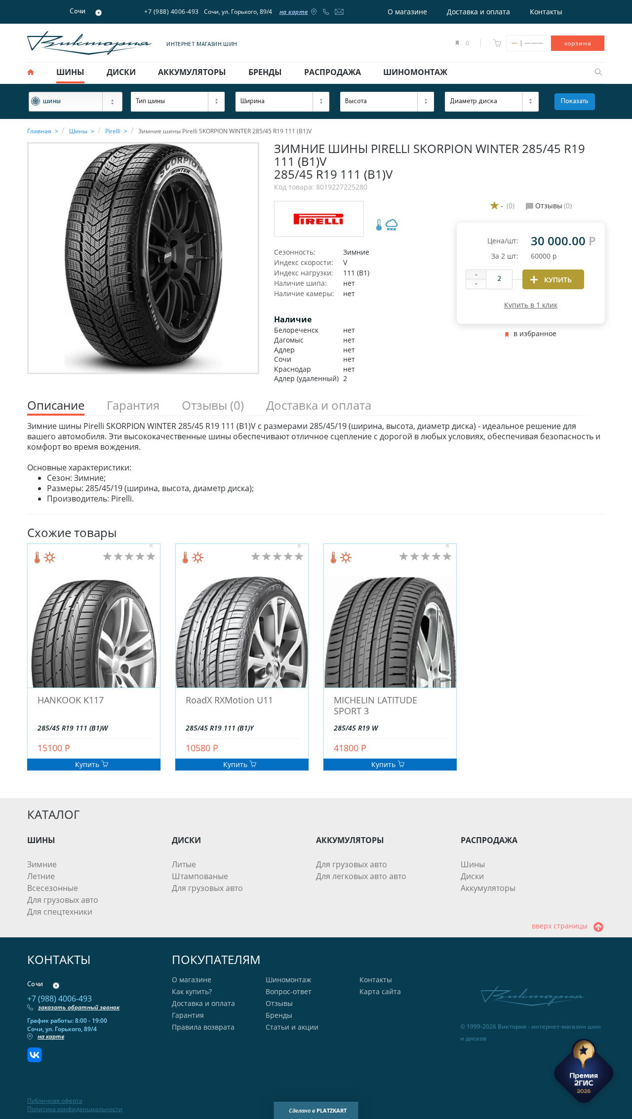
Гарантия (188, 1015)
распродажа (332, 72)
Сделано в (318, 1110)
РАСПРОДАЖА (489, 840)
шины (70, 72)
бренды (265, 72)
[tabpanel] (316, 462)
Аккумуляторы (488, 888)
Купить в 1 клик (530, 304)
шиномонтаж (415, 72)
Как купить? (192, 991)
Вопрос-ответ (289, 991)
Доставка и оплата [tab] (318, 405)
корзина (578, 43)
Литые (184, 864)
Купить (88, 764)
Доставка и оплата (478, 11)
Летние (41, 876)
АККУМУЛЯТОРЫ (350, 840)
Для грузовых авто (62, 899)
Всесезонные (52, 888)
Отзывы (279, 1003)
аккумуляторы (192, 72)
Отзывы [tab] (213, 405)
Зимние (42, 864)
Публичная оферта (54, 1101)
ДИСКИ (186, 840)
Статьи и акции (292, 1027)
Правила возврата (203, 1027)
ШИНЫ (41, 840)
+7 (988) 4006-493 (171, 11)
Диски (472, 876)
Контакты (546, 11)
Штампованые (200, 876)
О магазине (407, 11)
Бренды (279, 1015)
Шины (473, 864)
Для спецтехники (59, 911)
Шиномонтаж (288, 979)
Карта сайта (380, 991)
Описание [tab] (55, 405)
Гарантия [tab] (133, 405)
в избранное (535, 333)
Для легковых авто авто (361, 876)
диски (121, 72)
